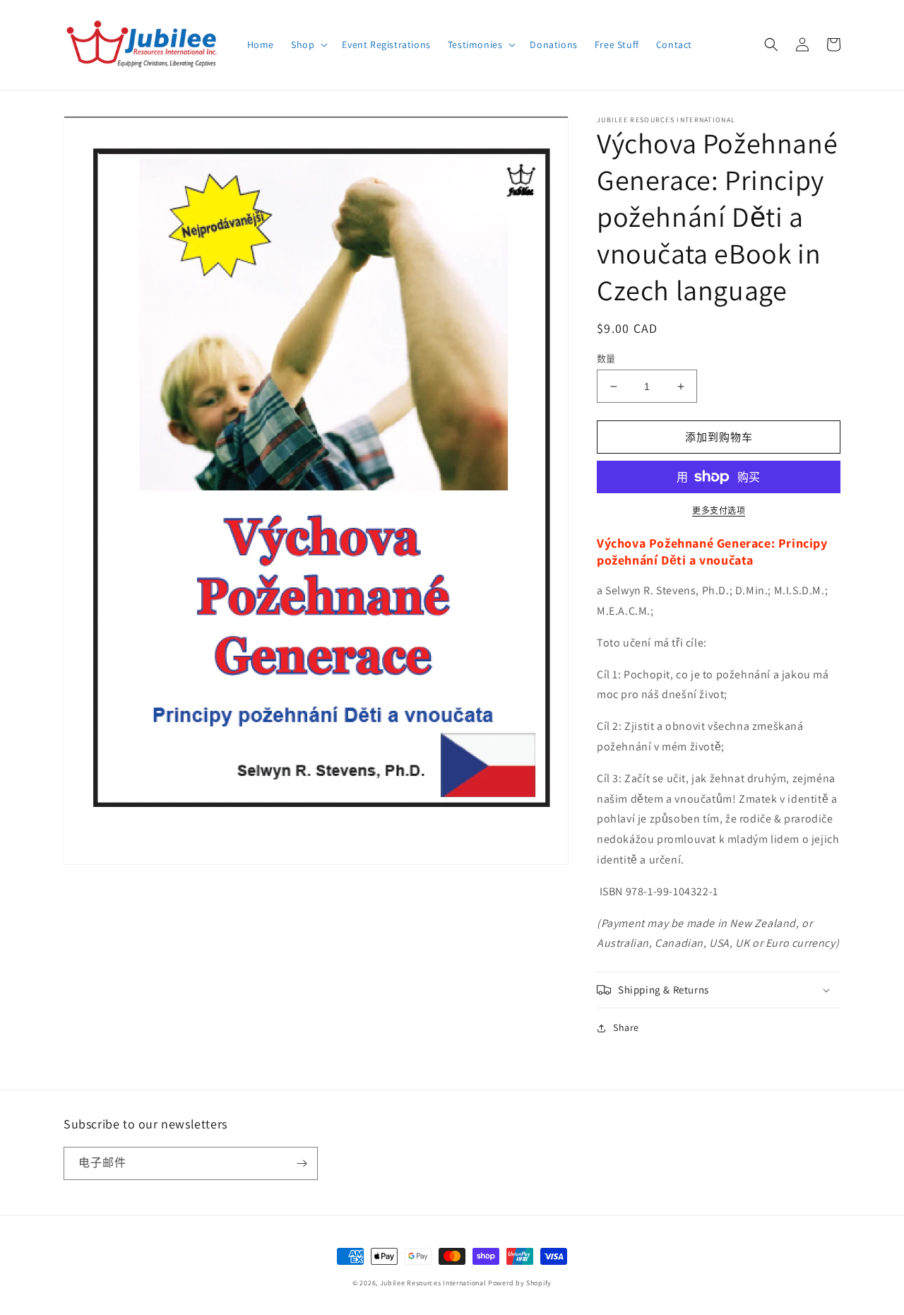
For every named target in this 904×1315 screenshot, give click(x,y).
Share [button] (626, 1027)
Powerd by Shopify (520, 1282)
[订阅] (301, 1163)
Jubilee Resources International (433, 1282)
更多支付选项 (718, 510)
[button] (307, 44)
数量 (606, 359)
